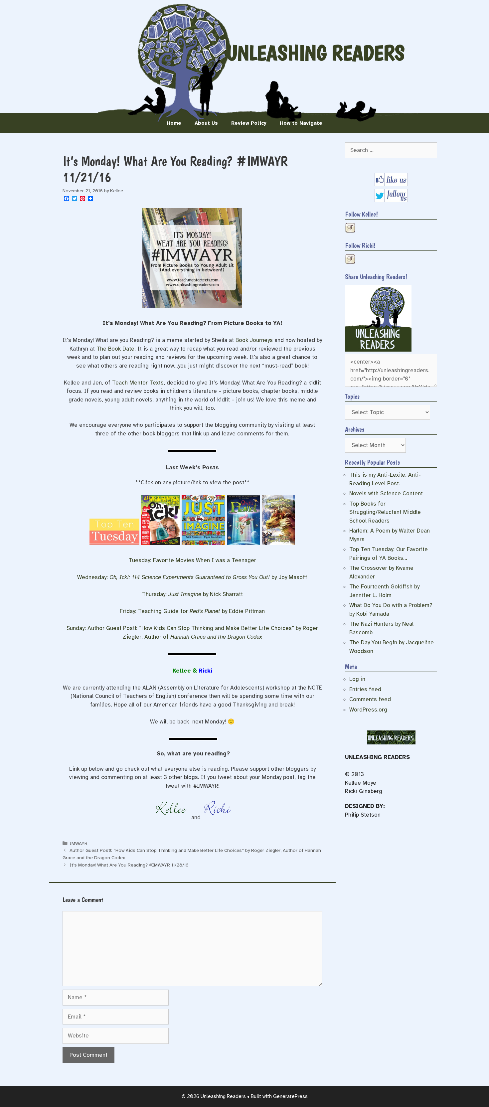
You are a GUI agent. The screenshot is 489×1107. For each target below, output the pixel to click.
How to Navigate (301, 123)
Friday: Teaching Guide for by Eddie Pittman (192, 611)
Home (174, 123)
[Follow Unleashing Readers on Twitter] (391, 200)
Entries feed (365, 689)
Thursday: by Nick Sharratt (192, 594)
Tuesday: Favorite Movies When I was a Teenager (192, 560)
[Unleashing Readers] (378, 349)
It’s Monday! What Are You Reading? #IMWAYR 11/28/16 (129, 865)
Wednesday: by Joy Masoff (192, 577)
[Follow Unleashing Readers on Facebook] (391, 184)
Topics (352, 396)
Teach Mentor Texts (138, 382)
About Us (206, 123)
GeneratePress (290, 1096)
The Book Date (115, 348)
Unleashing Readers (315, 53)
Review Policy (248, 123)
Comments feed (370, 699)
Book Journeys (254, 340)
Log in (357, 679)
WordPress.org (368, 709)
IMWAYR (78, 843)
